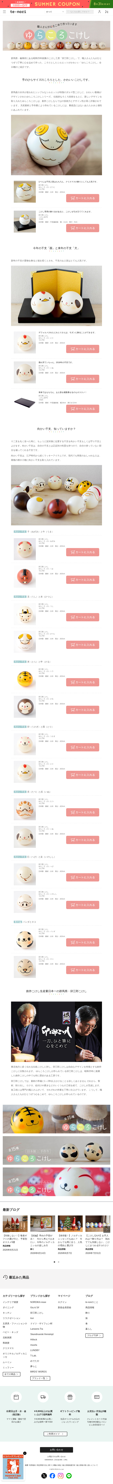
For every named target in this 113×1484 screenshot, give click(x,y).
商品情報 (89, 1307)
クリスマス (8, 1348)
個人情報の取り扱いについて (87, 1465)
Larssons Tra (36, 1329)
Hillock (33, 1339)
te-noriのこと (91, 1302)
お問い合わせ (56, 1450)
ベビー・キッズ (10, 1332)
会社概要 (25, 1465)
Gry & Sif (34, 1307)
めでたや (34, 1361)
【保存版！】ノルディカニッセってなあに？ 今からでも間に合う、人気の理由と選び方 (70, 1240)
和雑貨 (6, 1343)
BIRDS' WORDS (38, 1372)
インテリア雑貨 (10, 1302)
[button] (106, 1229)
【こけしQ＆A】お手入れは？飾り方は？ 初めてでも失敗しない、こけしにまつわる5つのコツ (97, 1240)
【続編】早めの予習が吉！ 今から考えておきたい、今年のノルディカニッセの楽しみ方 (42, 1240)
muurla (33, 1345)
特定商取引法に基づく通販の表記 (49, 1465)
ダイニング (8, 1307)
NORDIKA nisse (38, 1302)
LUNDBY (35, 1350)
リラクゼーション (11, 1318)
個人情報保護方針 (69, 1465)
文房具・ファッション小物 (15, 1325)
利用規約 (32, 1465)
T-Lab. (33, 1355)
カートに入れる (82, 198)
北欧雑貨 (7, 1337)
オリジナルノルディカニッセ (15, 1355)
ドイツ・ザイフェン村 (41, 1323)
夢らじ (33, 1366)
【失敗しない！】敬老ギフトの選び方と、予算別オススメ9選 (15, 1238)
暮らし (88, 1329)
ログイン (62, 1302)
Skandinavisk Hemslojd (41, 1334)
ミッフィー (8, 1367)
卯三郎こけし (37, 1313)
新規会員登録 (64, 1307)
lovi (32, 1318)
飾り (87, 1313)
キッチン (7, 1313)
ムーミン (7, 1362)
